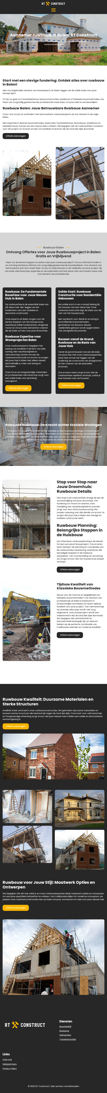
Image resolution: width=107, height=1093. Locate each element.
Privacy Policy (10, 1068)
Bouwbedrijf (65, 1026)
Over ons (7, 1059)
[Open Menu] (53, 10)
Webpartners (10, 1064)
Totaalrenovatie (67, 1039)
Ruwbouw (64, 1030)
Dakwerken (65, 1035)
